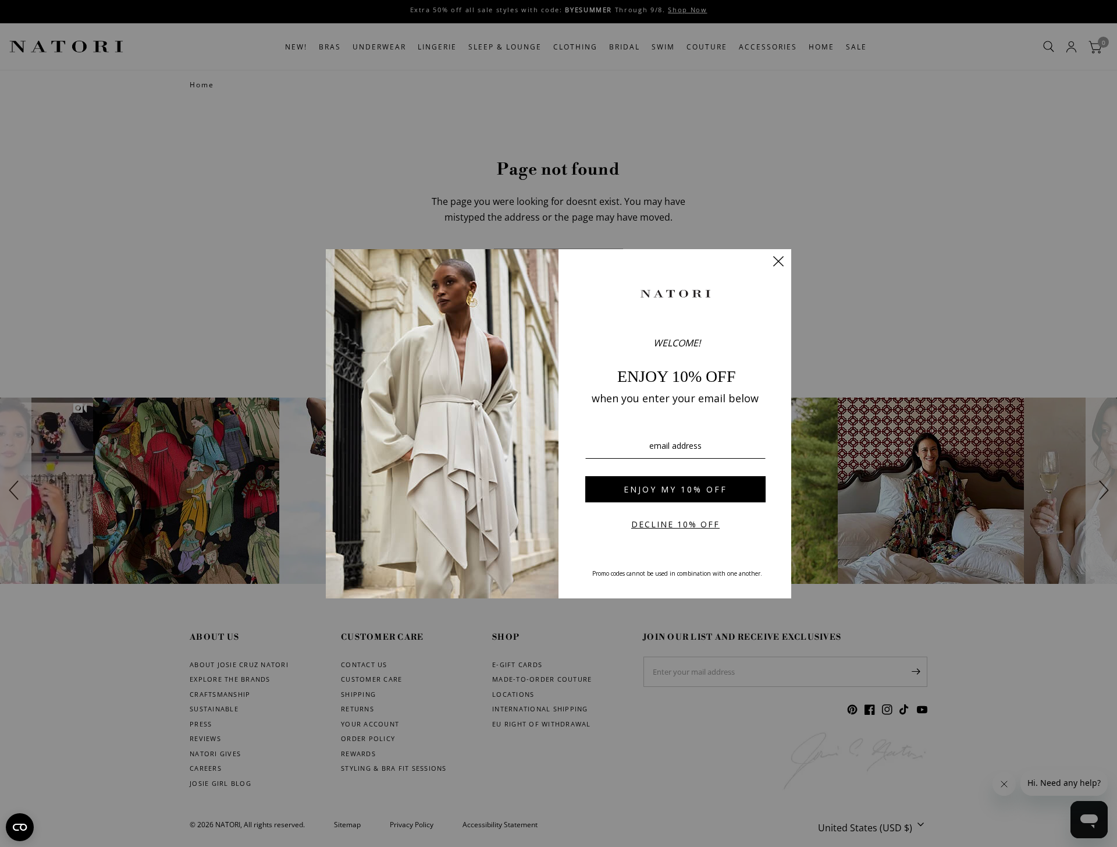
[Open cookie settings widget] (20, 827)
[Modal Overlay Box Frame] (558, 423)
